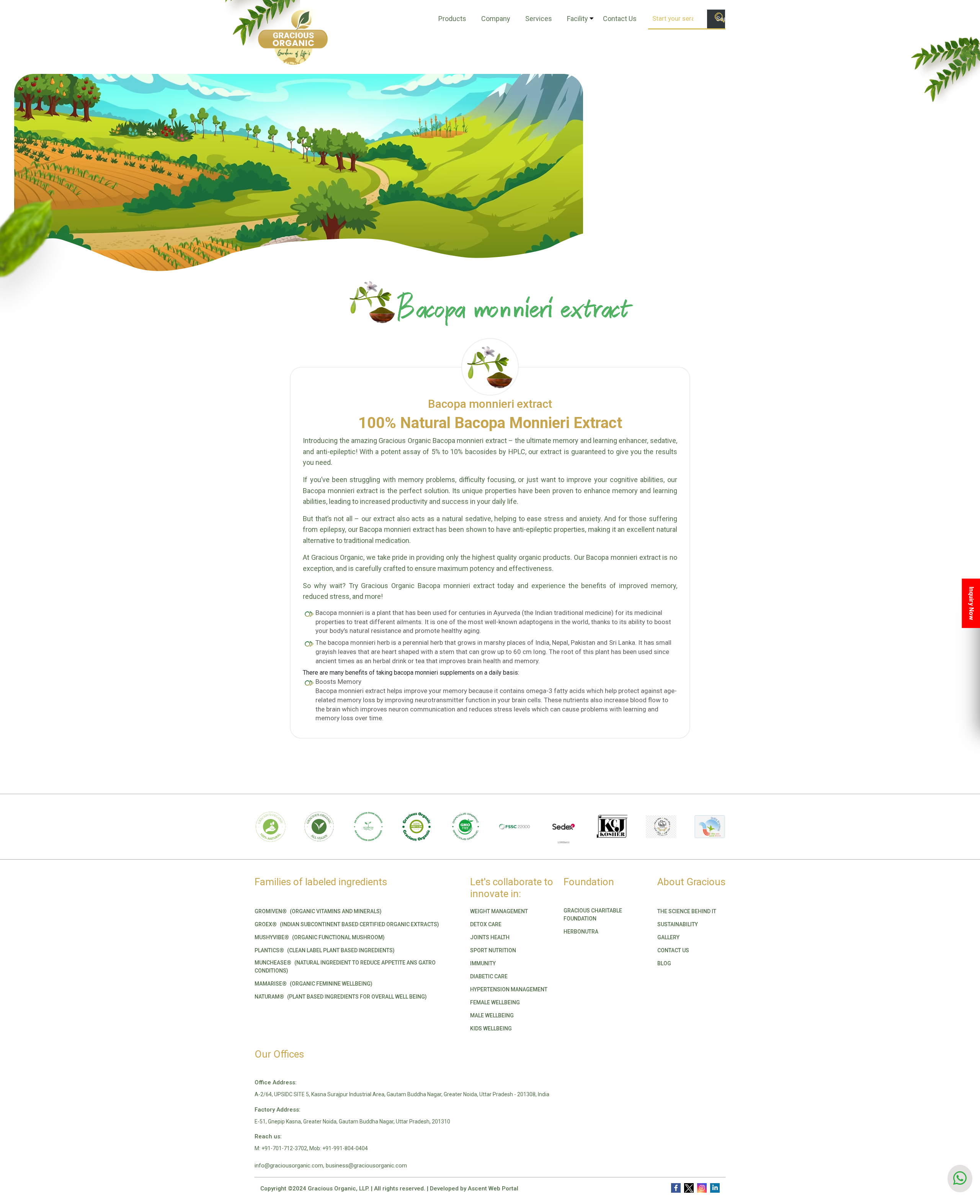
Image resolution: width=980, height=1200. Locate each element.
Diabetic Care (489, 976)
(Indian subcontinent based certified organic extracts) (347, 924)
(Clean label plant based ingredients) (325, 950)
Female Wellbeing (495, 1002)
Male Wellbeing (492, 1015)
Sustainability (677, 924)
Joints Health (490, 937)
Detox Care (485, 924)
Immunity (483, 963)
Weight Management (499, 911)
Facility (577, 19)
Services (538, 19)
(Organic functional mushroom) (320, 937)
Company (495, 19)
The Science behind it (686, 911)
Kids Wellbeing (491, 1028)
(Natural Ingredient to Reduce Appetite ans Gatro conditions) (345, 967)
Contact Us (620, 19)
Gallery (668, 937)
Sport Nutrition (493, 950)
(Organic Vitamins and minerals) (318, 911)
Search (720, 19)
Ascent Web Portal (493, 1188)
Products (452, 19)
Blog (664, 963)
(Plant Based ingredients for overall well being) (341, 997)
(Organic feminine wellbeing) (313, 984)
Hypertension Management (508, 989)
